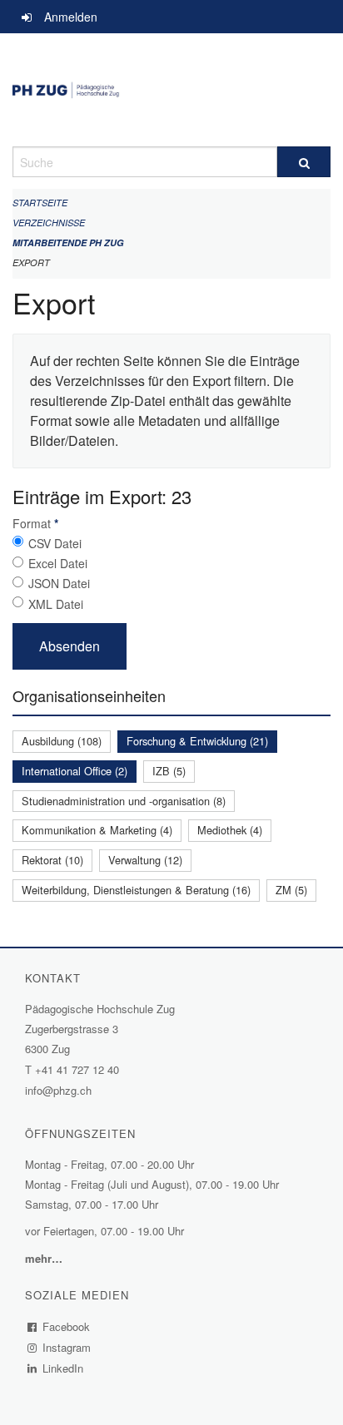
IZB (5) (169, 771)
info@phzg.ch (58, 1090)
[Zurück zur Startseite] (171, 89)
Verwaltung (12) (145, 860)
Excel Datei (57, 563)
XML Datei (55, 604)
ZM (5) (291, 890)
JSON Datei (59, 583)
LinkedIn (63, 1368)
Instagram (67, 1347)
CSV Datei (55, 543)
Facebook (66, 1326)
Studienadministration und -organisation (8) (124, 801)
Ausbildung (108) (62, 741)
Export (31, 262)
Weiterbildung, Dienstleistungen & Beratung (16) (136, 890)
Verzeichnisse (48, 222)
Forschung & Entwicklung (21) (197, 741)
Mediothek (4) (229, 830)
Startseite (39, 202)
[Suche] (304, 161)
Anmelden (70, 16)
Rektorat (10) (52, 860)
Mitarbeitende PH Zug (68, 242)
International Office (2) (74, 771)
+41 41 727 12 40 (77, 1069)
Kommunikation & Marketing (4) (97, 830)
